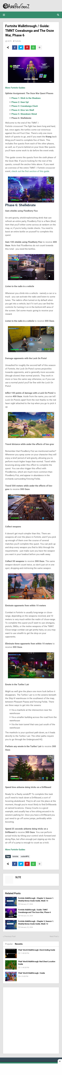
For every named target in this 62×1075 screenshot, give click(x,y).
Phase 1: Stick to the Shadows (26, 98)
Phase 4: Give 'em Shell (22, 110)
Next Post (54, 936)
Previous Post (10, 936)
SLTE (9, 41)
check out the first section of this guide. (30, 171)
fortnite (18, 41)
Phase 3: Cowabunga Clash (24, 106)
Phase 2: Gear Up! (20, 102)
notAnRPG (25, 856)
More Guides (15, 87)
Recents (19, 944)
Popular (9, 944)
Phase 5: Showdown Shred (24, 114)
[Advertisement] (31, 1020)
